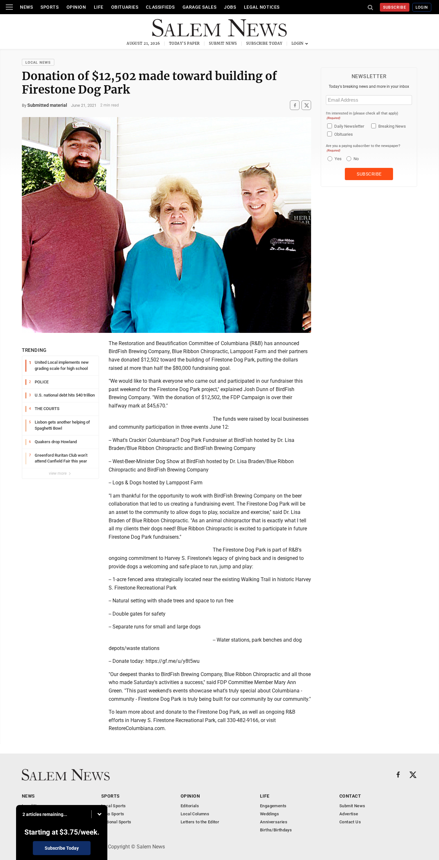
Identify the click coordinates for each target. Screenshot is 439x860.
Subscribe (395, 7)
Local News (38, 62)
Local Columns (195, 813)
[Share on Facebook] (295, 105)
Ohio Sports (112, 813)
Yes (337, 158)
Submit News (223, 43)
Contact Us (350, 821)
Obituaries (125, 7)
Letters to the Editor (200, 821)
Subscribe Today (264, 43)
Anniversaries (273, 821)
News (26, 7)
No (356, 158)
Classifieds (160, 7)
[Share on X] (306, 105)
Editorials (190, 805)
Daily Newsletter (349, 126)
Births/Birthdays (276, 830)
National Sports (116, 821)
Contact (350, 796)
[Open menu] (9, 7)
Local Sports (113, 805)
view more (58, 473)
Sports (49, 7)
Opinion (76, 7)
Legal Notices (262, 7)
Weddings (269, 813)
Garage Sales (200, 7)
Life (98, 7)
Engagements (273, 805)
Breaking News (392, 126)
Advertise (348, 813)
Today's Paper (184, 43)
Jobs (230, 7)
